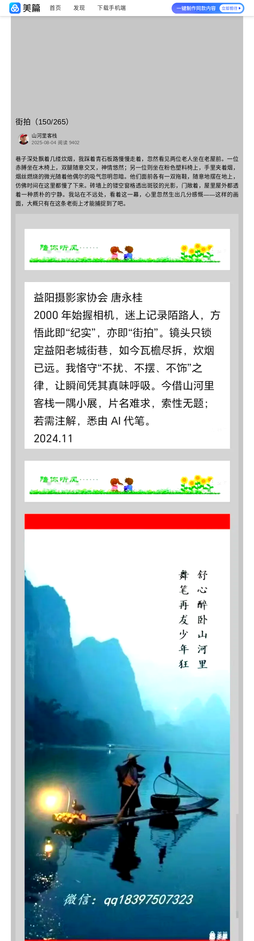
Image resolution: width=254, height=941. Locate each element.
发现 (79, 8)
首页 (55, 8)
